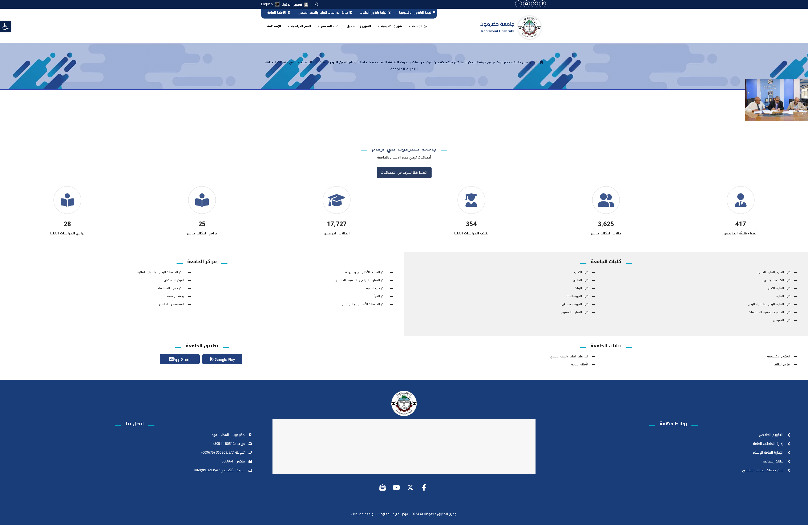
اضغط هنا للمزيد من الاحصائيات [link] (404, 178)
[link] (5, 26)
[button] (316, 4)
